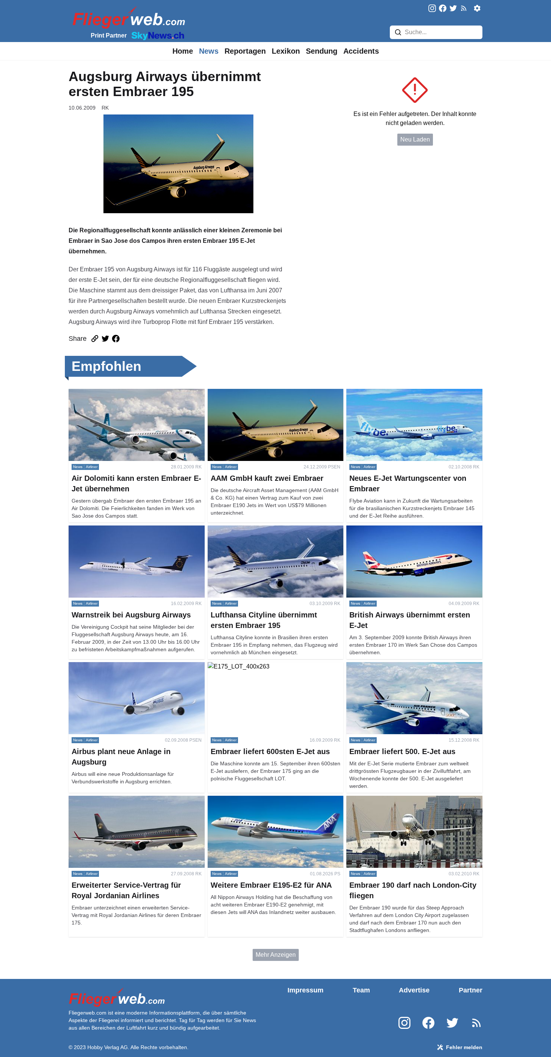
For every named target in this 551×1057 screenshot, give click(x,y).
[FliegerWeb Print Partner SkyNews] (156, 35)
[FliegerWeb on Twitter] (453, 9)
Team (361, 990)
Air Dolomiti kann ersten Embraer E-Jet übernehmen (120, 397)
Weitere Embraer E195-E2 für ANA (254, 800)
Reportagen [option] (245, 51)
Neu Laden (415, 139)
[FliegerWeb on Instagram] (432, 9)
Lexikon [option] (286, 51)
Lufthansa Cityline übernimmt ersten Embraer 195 (273, 530)
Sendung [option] (321, 51)
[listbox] (182, 51)
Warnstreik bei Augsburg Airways (112, 530)
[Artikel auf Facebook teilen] (116, 338)
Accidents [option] (361, 51)
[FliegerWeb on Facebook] (442, 9)
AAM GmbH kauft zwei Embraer (250, 393)
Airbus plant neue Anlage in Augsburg (119, 666)
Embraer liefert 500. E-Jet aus (385, 666)
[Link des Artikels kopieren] (95, 338)
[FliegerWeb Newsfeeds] (463, 8)
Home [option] (182, 51)
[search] (398, 32)
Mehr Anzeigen (276, 955)
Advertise (414, 990)
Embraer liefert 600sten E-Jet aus (252, 666)
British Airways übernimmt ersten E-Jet (397, 530)
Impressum (305, 990)
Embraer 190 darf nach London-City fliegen (403, 800)
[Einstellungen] (477, 8)
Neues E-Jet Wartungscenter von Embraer (402, 393)
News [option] (209, 51)
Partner (470, 990)
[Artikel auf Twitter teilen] (105, 338)
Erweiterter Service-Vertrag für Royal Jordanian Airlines (131, 804)
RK (105, 108)
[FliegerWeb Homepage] (127, 17)
